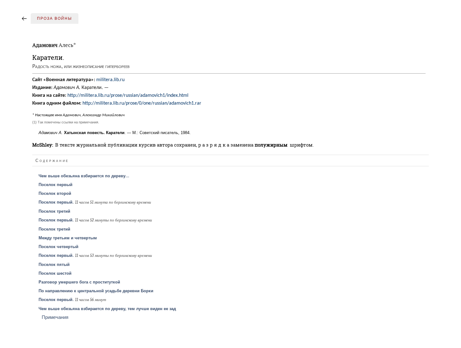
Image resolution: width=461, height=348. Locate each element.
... (84, 175)
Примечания (55, 317)
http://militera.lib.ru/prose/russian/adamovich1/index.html (127, 95)
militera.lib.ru (110, 79)
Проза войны (54, 18)
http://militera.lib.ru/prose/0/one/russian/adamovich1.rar (141, 103)
